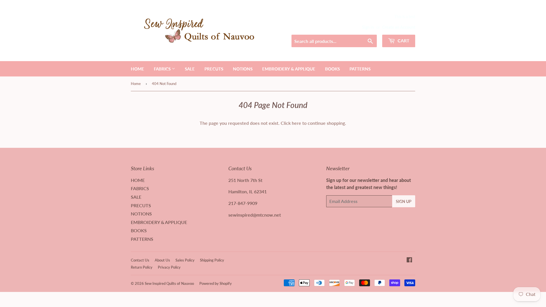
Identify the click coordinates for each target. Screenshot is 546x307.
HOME (137, 68)
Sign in (368, 27)
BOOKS (332, 68)
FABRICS (163, 68)
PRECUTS (213, 68)
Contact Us (140, 260)
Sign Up (403, 201)
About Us (162, 260)
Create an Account (398, 27)
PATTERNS (360, 68)
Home (136, 83)
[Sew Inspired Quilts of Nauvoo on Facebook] (409, 260)
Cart (403, 40)
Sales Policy (185, 260)
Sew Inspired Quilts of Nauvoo (169, 283)
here (296, 123)
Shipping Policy (212, 260)
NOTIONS (243, 68)
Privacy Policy (169, 267)
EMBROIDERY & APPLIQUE (288, 68)
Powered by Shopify (215, 283)
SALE (190, 68)
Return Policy (141, 267)
